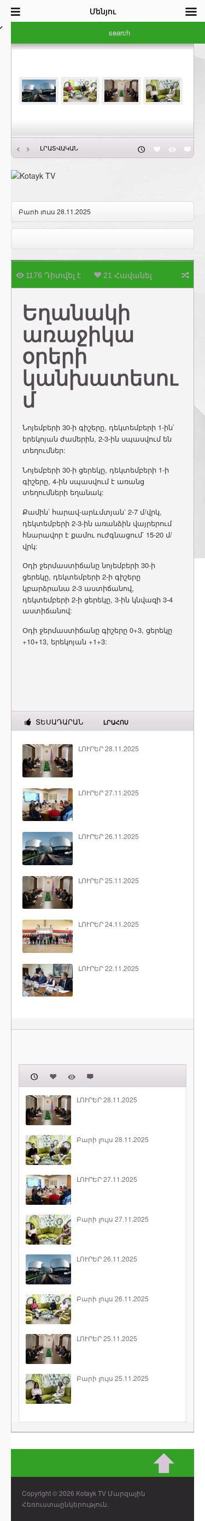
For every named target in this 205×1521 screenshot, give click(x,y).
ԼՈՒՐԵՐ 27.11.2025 (108, 792)
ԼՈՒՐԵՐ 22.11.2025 (108, 968)
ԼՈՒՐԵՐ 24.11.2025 (108, 924)
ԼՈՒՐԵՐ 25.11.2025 (108, 880)
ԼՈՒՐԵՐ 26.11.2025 (108, 836)
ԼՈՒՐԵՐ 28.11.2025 (108, 748)
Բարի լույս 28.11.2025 (55, 211)
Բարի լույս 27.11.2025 (113, 1219)
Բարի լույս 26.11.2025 (113, 1298)
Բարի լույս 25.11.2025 (113, 1378)
